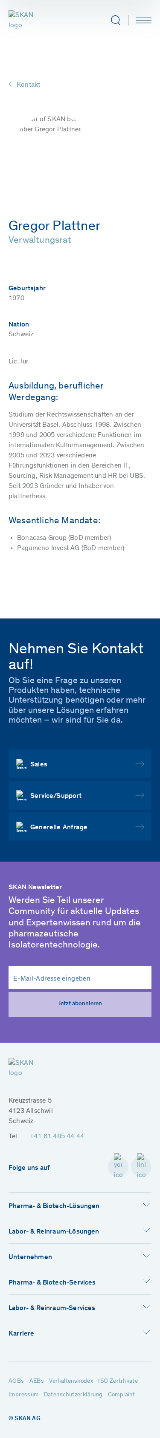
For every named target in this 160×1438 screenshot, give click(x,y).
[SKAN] (28, 20)
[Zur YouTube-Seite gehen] (118, 1167)
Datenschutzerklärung (73, 1395)
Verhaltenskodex (71, 1381)
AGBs (16, 1381)
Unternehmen (30, 1257)
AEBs (36, 1381)
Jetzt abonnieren (80, 1004)
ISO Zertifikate (118, 1381)
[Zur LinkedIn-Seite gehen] (141, 1167)
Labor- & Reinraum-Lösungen (54, 1231)
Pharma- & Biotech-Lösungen (54, 1206)
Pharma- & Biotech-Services (52, 1282)
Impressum (24, 1395)
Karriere (21, 1333)
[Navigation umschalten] (143, 20)
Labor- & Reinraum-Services (52, 1308)
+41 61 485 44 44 (57, 1136)
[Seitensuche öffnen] (115, 20)
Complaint (121, 1395)
